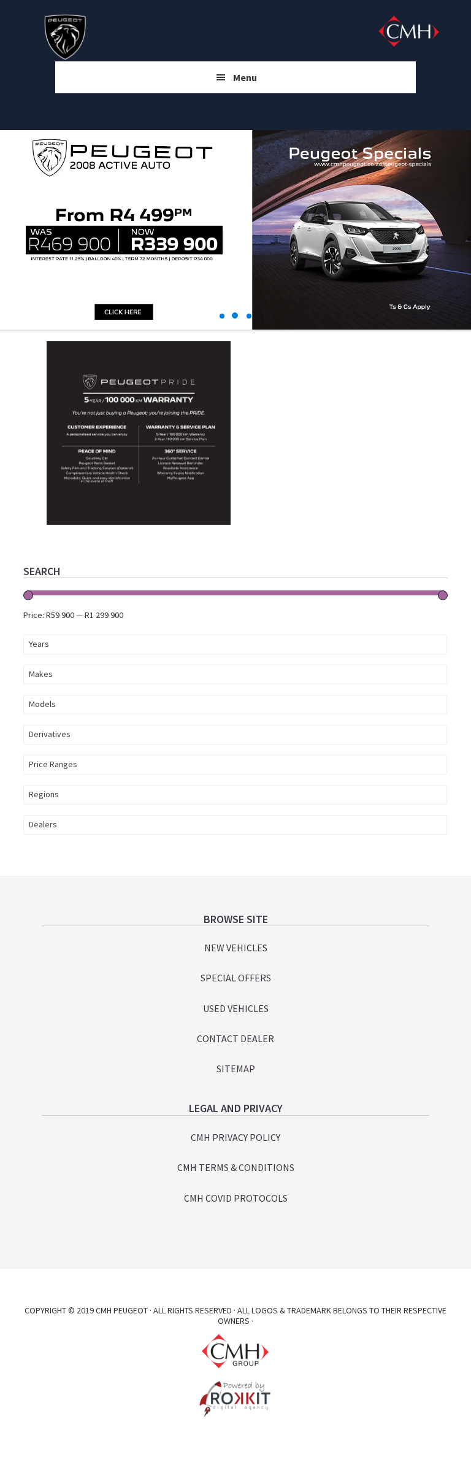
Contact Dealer (235, 1038)
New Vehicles (235, 947)
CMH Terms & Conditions (235, 1167)
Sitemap (235, 1068)
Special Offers (236, 978)
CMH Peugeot (64, 36)
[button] (222, 316)
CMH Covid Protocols (236, 1198)
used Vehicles (236, 1008)
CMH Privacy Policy (235, 1137)
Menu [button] (245, 77)
